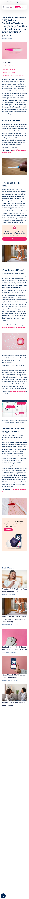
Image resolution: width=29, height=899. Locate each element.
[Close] (26, 2)
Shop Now (18, 7)
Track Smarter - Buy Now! (14, 2)
